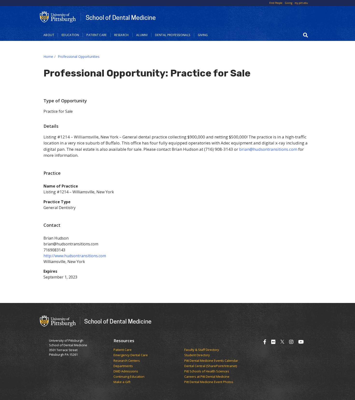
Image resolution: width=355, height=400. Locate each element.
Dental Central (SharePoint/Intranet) (210, 366)
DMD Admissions (126, 371)
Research (121, 35)
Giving (288, 3)
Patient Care (96, 35)
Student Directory (197, 355)
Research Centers (127, 361)
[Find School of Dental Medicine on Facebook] (264, 342)
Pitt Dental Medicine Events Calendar (211, 361)
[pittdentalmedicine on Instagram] (291, 342)
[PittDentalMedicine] (273, 342)
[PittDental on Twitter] (282, 342)
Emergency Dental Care (131, 355)
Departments (123, 366)
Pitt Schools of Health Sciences (206, 371)
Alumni (142, 35)
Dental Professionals (172, 35)
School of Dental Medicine (121, 17)
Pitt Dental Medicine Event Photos (208, 382)
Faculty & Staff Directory (201, 350)
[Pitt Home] (58, 16)
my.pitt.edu (301, 3)
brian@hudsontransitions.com (268, 149)
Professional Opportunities (78, 56)
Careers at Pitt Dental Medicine (206, 377)
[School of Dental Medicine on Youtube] (301, 342)
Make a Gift (122, 382)
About (48, 35)
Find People (275, 3)
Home (48, 56)
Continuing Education (129, 377)
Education (70, 35)
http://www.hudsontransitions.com (74, 255)
